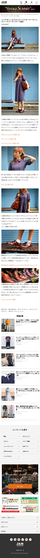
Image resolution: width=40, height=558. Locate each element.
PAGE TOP (19, 550)
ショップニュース (8, 446)
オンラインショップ (17, 311)
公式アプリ (26, 446)
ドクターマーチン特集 (8, 299)
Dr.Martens (13, 309)
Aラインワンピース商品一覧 (11, 134)
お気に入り (26, 3)
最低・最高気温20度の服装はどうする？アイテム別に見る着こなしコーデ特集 (27, 407)
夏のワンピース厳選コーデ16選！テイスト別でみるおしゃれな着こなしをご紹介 (27, 390)
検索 (21, 3)
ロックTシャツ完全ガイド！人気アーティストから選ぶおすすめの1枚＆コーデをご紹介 (27, 338)
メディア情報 (26, 441)
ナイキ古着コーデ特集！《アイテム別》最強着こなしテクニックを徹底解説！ (27, 321)
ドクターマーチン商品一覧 (10, 143)
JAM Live (26, 451)
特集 (4, 436)
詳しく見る (20, 486)
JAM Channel (7, 451)
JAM (9, 311)
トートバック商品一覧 (9, 139)
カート (31, 3)
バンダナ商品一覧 (7, 184)
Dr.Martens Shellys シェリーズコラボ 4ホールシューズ (19, 265)
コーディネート (23, 309)
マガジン (5, 441)
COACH (4, 309)
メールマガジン (7, 456)
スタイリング (26, 436)
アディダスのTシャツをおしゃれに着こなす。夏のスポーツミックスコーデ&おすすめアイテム (27, 356)
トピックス (34, 309)
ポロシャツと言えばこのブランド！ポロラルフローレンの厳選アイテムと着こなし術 (27, 373)
